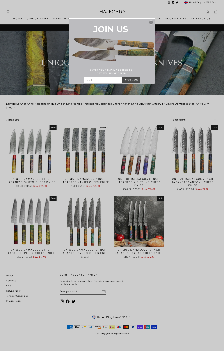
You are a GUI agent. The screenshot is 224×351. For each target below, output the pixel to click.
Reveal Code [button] (130, 79)
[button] (151, 22)
